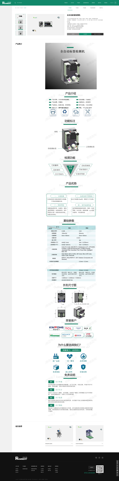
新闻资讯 (93, 2)
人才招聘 (56, 472)
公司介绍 (72, 2)
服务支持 (99, 2)
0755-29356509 (89, 473)
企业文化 (16, 472)
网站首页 (66, 2)
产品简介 (77, 7)
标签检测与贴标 (25, 468)
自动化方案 (33, 470)
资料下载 (49, 470)
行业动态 (42, 470)
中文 (111, 2)
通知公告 (42, 472)
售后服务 (49, 468)
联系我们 (105, 2)
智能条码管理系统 (34, 468)
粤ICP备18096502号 (35, 479)
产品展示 (78, 2)
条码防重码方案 (86, 2)
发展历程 (16, 470)
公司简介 (16, 468)
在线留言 (56, 470)
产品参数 (84, 7)
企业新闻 (42, 468)
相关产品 (101, 7)
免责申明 (40, 479)
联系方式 (56, 468)
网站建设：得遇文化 (45, 479)
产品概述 (70, 7)
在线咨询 (91, 467)
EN (112, 2)
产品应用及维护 (92, 7)
